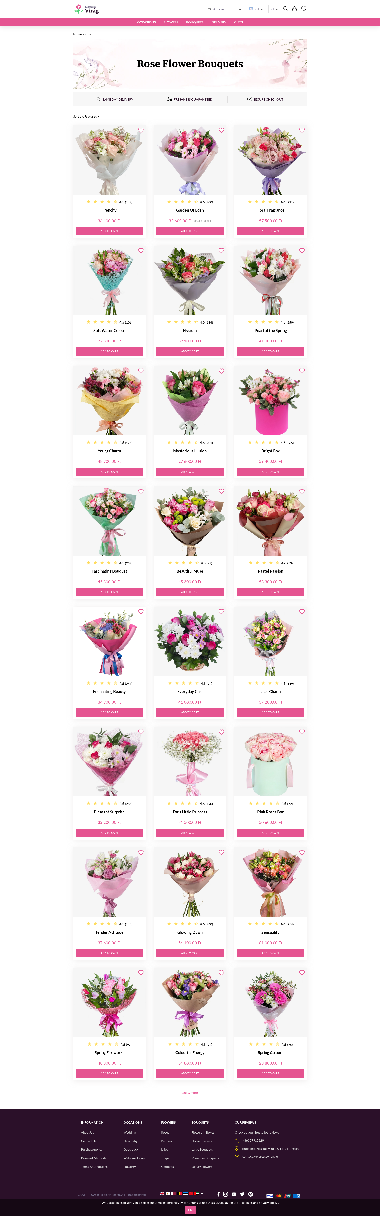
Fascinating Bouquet (109, 571)
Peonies (166, 1141)
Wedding (130, 1132)
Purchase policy (91, 1149)
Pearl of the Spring (271, 330)
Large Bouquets (202, 1149)
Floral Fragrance (270, 210)
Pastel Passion (270, 571)
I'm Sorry (130, 1166)
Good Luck (131, 1149)
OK (190, 1210)
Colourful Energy (190, 1052)
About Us (87, 1132)
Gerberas (167, 1166)
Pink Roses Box (270, 811)
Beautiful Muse (190, 571)
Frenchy (109, 210)
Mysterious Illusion (190, 450)
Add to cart (109, 231)
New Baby (130, 1141)
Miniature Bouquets (205, 1158)
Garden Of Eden (190, 210)
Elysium (190, 330)
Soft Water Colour (109, 330)
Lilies (164, 1149)
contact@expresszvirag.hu (260, 1156)
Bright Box (270, 450)
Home (77, 34)
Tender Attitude (109, 932)
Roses (165, 1132)
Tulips (165, 1158)
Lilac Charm (270, 691)
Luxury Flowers (201, 1166)
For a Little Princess (190, 811)
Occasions (146, 22)
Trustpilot (261, 1132)
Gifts (238, 22)
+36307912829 (253, 1140)
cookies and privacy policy (259, 1202)
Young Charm (109, 450)
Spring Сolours (270, 1052)
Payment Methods (93, 1158)
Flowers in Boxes (202, 1132)
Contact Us (88, 1141)
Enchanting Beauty (109, 691)
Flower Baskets (201, 1141)
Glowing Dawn (190, 932)
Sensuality (270, 932)
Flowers (171, 22)
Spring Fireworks (109, 1052)
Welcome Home (134, 1158)
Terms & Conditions (94, 1166)
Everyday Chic (189, 691)
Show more (190, 1092)
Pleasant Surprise (109, 811)
